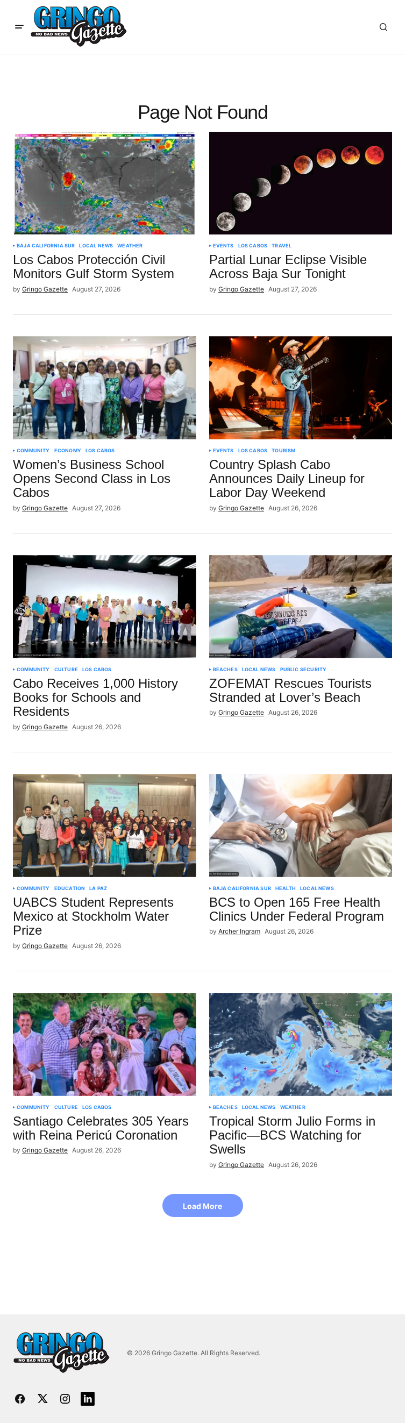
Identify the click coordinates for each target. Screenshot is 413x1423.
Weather (130, 245)
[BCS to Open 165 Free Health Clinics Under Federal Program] (301, 825)
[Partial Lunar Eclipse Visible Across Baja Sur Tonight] (301, 183)
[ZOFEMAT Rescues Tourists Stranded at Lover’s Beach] (301, 606)
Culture (66, 669)
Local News (96, 245)
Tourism (283, 450)
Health (285, 888)
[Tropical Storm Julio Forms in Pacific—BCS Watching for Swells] (301, 1044)
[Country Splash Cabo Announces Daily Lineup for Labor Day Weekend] (301, 387)
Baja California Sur (46, 245)
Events (223, 245)
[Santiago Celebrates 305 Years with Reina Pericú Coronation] (104, 1044)
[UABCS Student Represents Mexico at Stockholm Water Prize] (104, 825)
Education (70, 888)
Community (33, 450)
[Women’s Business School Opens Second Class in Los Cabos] (104, 387)
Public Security (303, 669)
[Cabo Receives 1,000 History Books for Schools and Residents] (104, 606)
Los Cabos (253, 245)
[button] (19, 26)
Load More (202, 1206)
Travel (281, 245)
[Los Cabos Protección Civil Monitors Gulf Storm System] (104, 183)
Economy (67, 450)
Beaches (225, 669)
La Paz (98, 888)
